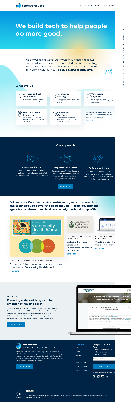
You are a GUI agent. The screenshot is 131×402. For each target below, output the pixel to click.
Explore (89, 120)
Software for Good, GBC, (54, 396)
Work (90, 6)
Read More (14, 271)
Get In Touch (24, 366)
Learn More (65, 186)
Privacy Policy (81, 370)
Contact (112, 6)
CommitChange (81, 366)
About (96, 6)
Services (83, 6)
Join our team (80, 362)
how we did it (16, 324)
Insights (104, 6)
